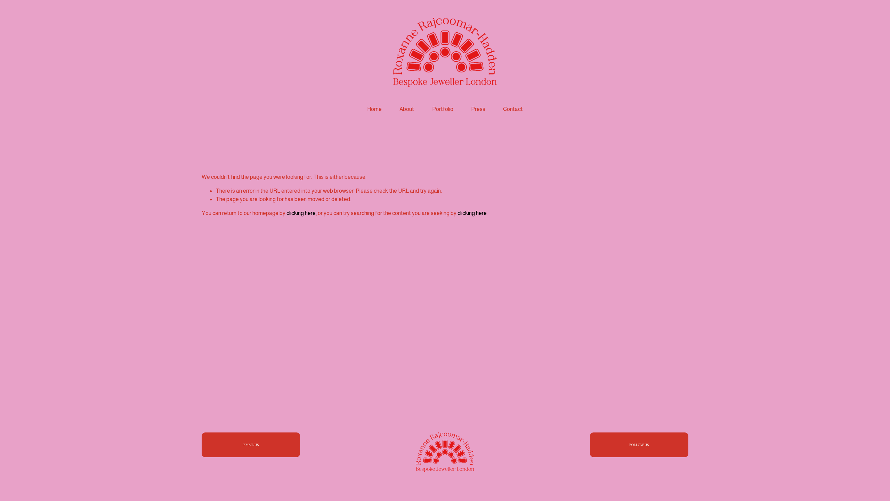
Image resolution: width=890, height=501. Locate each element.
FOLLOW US (639, 445)
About (406, 109)
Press (478, 109)
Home (374, 109)
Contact (513, 109)
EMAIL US (251, 445)
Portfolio (442, 109)
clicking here (301, 213)
